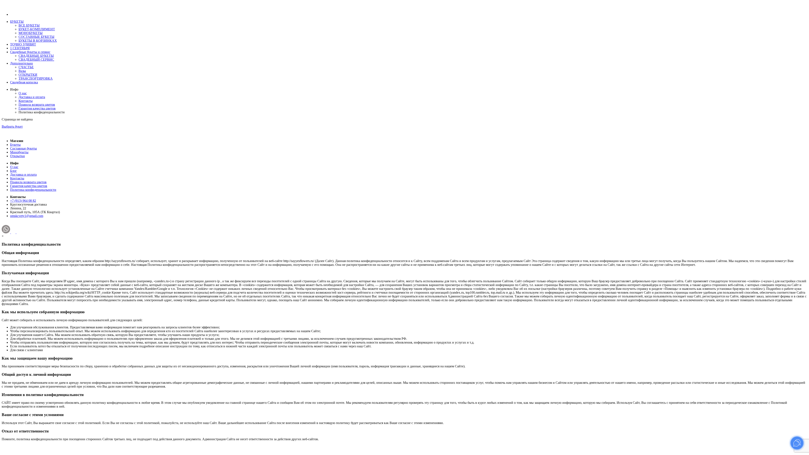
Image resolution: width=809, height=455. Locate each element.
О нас (23, 93)
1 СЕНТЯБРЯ (20, 48)
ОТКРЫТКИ (28, 74)
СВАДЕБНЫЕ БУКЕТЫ (36, 56)
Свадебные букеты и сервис (30, 52)
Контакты (26, 101)
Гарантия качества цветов (37, 108)
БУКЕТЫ (17, 21)
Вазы (22, 71)
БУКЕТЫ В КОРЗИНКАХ (38, 40)
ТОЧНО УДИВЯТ (23, 44)
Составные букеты (23, 148)
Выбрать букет (12, 126)
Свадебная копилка (24, 82)
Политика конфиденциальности (33, 189)
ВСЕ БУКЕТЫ (29, 25)
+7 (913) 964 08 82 (23, 200)
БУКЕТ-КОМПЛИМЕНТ (37, 29)
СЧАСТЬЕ (26, 67)
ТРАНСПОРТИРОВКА (36, 78)
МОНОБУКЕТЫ (31, 33)
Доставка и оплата (32, 97)
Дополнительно (21, 63)
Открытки (17, 156)
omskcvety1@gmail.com (26, 216)
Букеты (15, 144)
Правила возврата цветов (37, 104)
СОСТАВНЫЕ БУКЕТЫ (36, 37)
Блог (13, 171)
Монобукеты (19, 152)
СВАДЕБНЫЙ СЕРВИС (36, 59)
